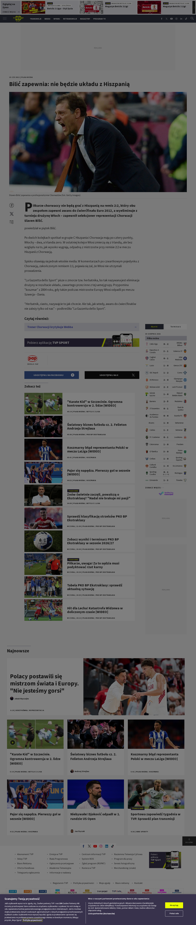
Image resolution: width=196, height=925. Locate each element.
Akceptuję (174, 905)
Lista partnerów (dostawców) (101, 913)
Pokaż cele (174, 913)
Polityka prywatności (32, 920)
